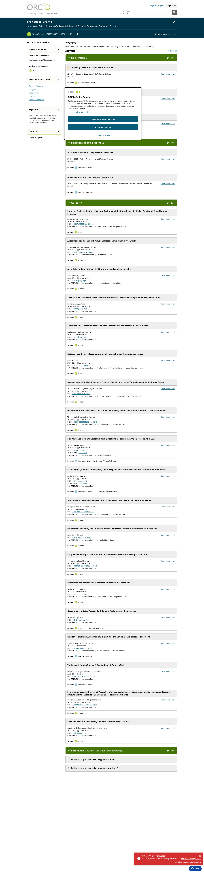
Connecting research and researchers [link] (42, 13)
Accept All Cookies (103, 127)
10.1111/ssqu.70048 (79, 481)
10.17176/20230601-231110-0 (83, 676)
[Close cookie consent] (137, 90)
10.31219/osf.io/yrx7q (80, 620)
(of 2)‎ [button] (104, 628)
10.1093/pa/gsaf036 (79, 309)
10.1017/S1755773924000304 (83, 512)
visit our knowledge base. (191, 859)
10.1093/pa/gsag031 (80, 280)
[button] (172, 51)
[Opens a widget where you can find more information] (195, 869)
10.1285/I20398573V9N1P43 (82, 648)
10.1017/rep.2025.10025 (81, 394)
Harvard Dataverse (36, 100)
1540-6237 (83, 483)
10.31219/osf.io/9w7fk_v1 (81, 537)
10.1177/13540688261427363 (83, 365)
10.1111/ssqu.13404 (79, 594)
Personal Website (36, 86)
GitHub (32, 96)
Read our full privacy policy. (79, 112)
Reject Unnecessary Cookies (102, 119)
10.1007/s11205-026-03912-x (83, 224)
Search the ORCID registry (125, 12)
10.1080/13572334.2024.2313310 (84, 422)
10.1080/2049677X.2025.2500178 (84, 566)
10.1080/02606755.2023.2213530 (84, 705)
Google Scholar (35, 89)
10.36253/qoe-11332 (79, 733)
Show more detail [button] (168, 74)
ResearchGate (34, 93)
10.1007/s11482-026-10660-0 (83, 252)
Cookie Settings (103, 135)
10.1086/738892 (78, 450)
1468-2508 (83, 453)
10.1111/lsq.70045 (79, 337)
